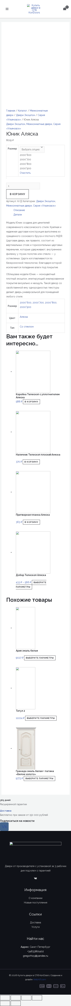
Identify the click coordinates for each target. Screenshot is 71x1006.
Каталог (22, 110)
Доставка (5, 810)
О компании (35, 898)
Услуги (36, 927)
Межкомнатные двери (39, 124)
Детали (17, 214)
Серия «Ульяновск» (44, 205)
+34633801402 (35, 951)
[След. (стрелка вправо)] (16, 1003)
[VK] (35, 878)
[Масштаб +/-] (37, 997)
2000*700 (38, 302)
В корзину (17, 194)
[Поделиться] (16, 997)
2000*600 (25, 302)
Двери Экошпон (25, 115)
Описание (19, 210)
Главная (10, 110)
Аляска (24, 316)
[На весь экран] (26, 997)
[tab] (39, 210)
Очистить (25, 172)
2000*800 (51, 302)
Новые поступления (35, 902)
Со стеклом (27, 326)
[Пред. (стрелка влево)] (5, 1003)
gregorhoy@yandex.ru (35, 955)
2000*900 (25, 307)
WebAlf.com (39, 979)
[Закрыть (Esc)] (5, 997)
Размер (12, 148)
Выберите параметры (31, 584)
